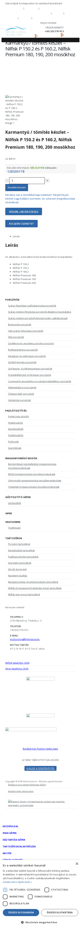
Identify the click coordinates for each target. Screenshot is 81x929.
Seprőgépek (14, 448)
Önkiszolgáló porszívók (21, 393)
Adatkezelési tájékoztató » (17, 882)
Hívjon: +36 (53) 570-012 (23, 211)
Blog (58, 13)
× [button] (76, 863)
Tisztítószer (14, 527)
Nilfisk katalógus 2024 (17, 662)
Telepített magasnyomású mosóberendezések (33, 487)
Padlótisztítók (15, 435)
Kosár (25, 18)
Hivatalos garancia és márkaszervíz (27, 13)
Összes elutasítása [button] (60, 912)
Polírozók (13, 441)
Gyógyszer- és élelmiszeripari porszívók (30, 368)
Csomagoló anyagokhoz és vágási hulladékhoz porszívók (39, 381)
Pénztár (40, 18)
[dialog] (40, 894)
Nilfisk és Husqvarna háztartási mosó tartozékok (34, 588)
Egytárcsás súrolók (18, 416)
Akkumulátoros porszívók (22, 387)
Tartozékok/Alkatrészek (19, 846)
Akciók (7, 853)
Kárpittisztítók (15, 429)
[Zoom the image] (40, 736)
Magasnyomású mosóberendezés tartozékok (33, 582)
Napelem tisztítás (17, 575)
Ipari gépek (10, 832)
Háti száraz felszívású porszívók (25, 331)
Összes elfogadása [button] (21, 912)
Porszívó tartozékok (19, 544)
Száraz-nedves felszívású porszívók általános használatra (39, 311)
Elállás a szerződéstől (40, 768)
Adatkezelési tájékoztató (21, 791)
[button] (29, 31)
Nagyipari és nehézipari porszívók (27, 356)
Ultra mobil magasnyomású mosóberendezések (34, 480)
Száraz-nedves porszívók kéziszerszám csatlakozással (37, 318)
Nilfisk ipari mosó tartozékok (24, 594)
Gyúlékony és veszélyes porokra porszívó (31, 343)
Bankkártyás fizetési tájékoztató (40, 748)
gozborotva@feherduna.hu (25, 639)
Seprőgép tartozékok (19, 563)
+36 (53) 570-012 (66, 22)
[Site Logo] (15, 31)
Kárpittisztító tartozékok (21, 550)
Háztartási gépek (14, 839)
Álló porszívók (16, 337)
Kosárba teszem (17, 187)
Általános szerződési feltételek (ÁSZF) (27, 784)
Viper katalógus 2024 (16, 668)
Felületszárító (15, 422)
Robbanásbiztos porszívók (23, 349)
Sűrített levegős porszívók (22, 362)
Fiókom (11, 18)
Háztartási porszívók (19, 400)
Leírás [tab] (16, 236)
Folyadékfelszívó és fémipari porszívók (29, 375)
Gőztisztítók (14, 503)
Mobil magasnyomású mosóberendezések (31, 474)
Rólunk (31, 8)
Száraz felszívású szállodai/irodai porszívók (32, 305)
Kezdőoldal (14, 8)
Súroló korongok (17, 569)
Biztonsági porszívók (19, 324)
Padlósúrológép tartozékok (23, 556)
